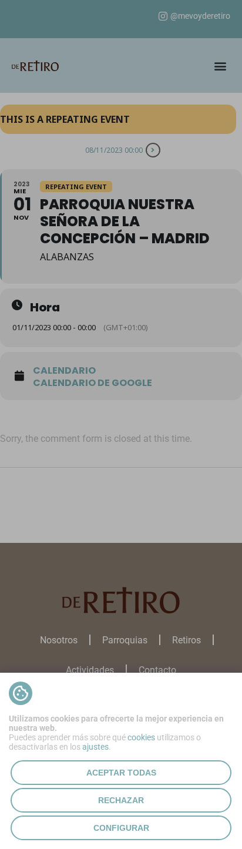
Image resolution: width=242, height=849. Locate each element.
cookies (141, 737)
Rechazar (121, 800)
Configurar (121, 828)
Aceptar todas (121, 772)
